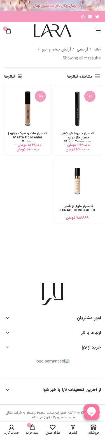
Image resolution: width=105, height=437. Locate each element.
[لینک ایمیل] (90, 16)
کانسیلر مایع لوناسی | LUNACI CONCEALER (77, 208)
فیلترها (9, 76)
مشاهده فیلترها (80, 76)
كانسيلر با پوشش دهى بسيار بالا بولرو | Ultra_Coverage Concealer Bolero (77, 140)
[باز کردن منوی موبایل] (98, 30)
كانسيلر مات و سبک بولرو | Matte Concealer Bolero (27, 138)
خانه (97, 49)
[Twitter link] (97, 16)
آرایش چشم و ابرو (56, 49)
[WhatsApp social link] (83, 16)
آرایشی (82, 49)
